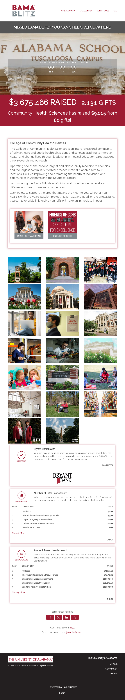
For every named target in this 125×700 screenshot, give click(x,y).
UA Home (112, 673)
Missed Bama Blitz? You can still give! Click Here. (62, 27)
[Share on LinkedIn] (66, 617)
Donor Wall (103, 11)
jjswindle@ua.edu (74, 632)
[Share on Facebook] (50, 617)
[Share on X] (58, 617)
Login (62, 693)
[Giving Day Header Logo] (23, 10)
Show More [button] (18, 533)
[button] (75, 617)
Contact (113, 664)
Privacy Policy (110, 669)
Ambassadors (68, 11)
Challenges (86, 11)
